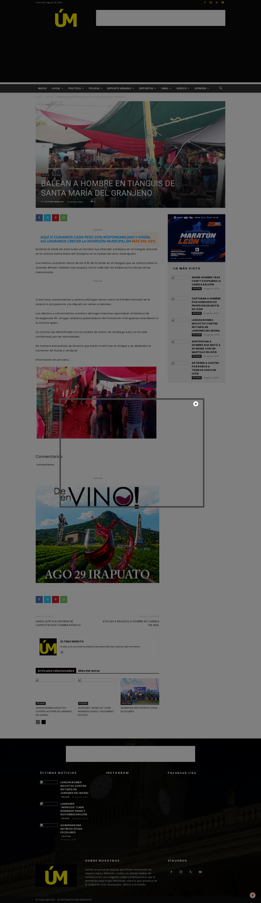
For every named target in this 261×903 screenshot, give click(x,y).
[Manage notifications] (252, 895)
